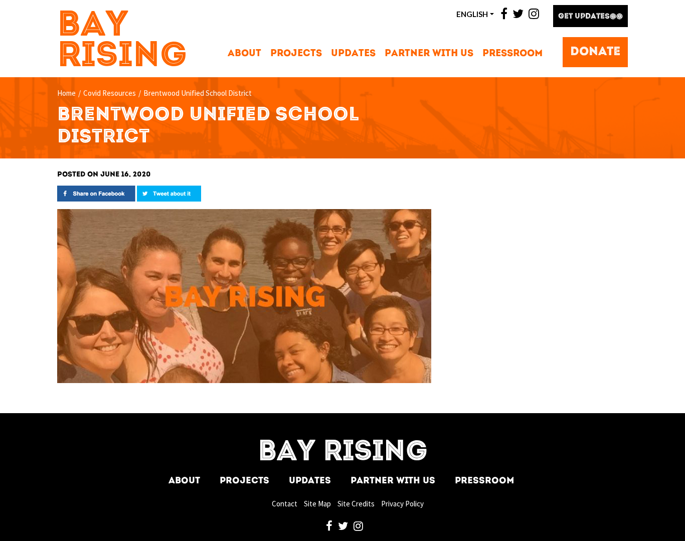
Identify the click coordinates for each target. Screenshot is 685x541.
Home (66, 93)
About (244, 54)
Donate (595, 52)
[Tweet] (169, 193)
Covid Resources (109, 93)
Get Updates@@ (590, 17)
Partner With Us (429, 54)
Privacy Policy (402, 503)
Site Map (317, 503)
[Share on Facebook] (96, 193)
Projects (296, 54)
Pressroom (512, 54)
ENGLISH (472, 14)
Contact (284, 503)
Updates (353, 54)
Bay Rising (122, 41)
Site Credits (356, 503)
